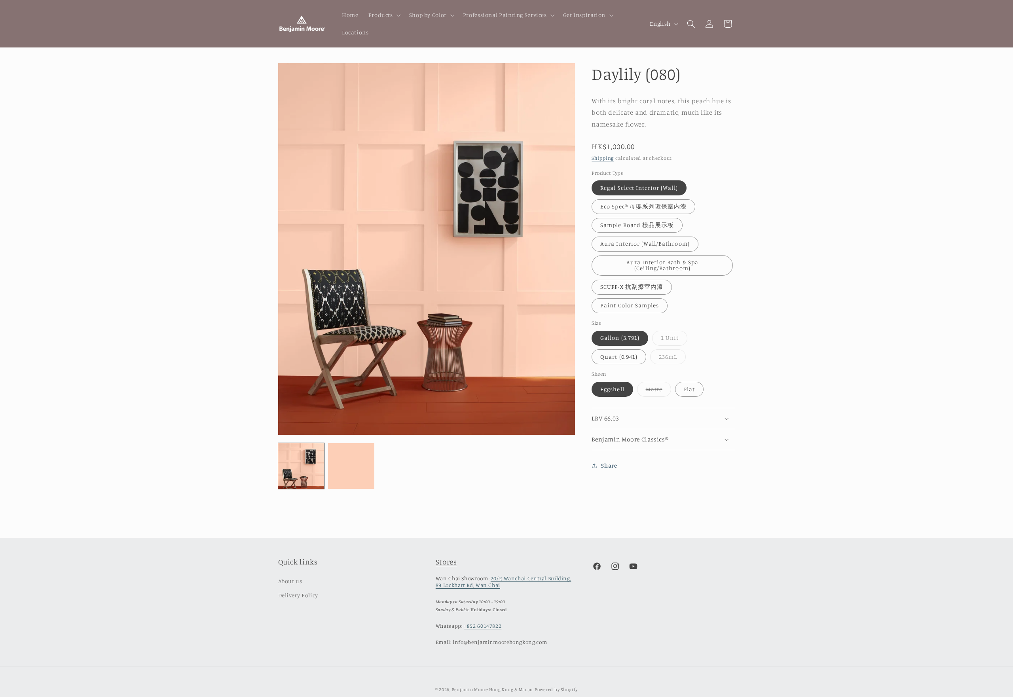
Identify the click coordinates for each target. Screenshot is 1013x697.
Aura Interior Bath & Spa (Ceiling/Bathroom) (662, 265)
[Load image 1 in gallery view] (301, 466)
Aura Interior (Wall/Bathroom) (644, 244)
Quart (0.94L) (618, 356)
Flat (689, 389)
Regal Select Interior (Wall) (638, 187)
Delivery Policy (298, 595)
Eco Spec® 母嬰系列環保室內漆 (643, 206)
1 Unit (674, 340)
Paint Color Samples (629, 305)
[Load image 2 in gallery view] (351, 466)
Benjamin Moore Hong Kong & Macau (492, 689)
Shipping (603, 158)
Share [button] (609, 465)
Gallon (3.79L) (619, 338)
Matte (658, 391)
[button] (383, 15)
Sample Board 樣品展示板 (637, 225)
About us (290, 581)
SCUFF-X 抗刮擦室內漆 (631, 286)
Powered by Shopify (556, 689)
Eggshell (612, 389)
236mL (672, 358)
